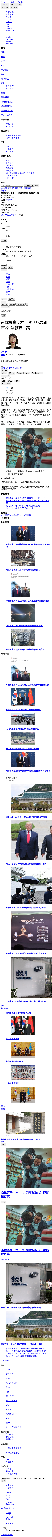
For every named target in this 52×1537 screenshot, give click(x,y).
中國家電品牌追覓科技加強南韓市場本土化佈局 (26, 1354)
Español (9, 1500)
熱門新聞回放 (7, 102)
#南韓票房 (5, 188)
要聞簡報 (10, 1439)
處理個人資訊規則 (8, 1508)
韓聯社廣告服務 (12, 138)
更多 (3, 1006)
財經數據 (10, 126)
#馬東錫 (27, 188)
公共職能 (10, 165)
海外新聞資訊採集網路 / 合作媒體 (20, 173)
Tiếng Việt (10, 1504)
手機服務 (10, 149)
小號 (11, 388)
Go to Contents (7, 2)
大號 (11, 393)
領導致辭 (10, 168)
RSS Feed (10, 43)
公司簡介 (10, 163)
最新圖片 (10, 86)
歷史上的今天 (7, 115)
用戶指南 (10, 178)
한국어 (9, 1490)
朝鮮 (3, 74)
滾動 (3, 52)
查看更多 (9, 200)
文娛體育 (5, 70)
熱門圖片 (5, 1008)
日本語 (9, 1495)
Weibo (8, 35)
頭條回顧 (5, 97)
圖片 (3, 83)
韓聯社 (4, 190)
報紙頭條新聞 (7, 111)
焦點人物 (10, 124)
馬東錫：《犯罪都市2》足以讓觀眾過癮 (23, 506)
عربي (8, 1498)
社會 (3, 65)
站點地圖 (10, 152)
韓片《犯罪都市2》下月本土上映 (20, 508)
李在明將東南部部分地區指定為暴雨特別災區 (25, 1349)
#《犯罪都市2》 (17, 188)
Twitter (8, 41)
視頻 (3, 93)
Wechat (8, 37)
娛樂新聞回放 (7, 106)
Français (9, 1502)
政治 (3, 57)
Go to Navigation (19, 2)
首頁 (8, 160)
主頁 (3, 1361)
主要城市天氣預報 (13, 135)
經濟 (3, 61)
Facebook (9, 39)
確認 (3, 316)
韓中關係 (5, 79)
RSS (7, 147)
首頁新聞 (5, 1259)
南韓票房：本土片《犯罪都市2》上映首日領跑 (25, 498)
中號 (11, 391)
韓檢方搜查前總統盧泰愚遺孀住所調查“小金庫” (21, 1139)
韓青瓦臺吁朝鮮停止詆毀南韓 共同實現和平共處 (21, 1344)
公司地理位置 (11, 176)
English (9, 1493)
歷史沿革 (10, 171)
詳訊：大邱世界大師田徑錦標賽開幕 (21, 1356)
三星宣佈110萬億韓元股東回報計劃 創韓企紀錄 (21, 1307)
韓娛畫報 (10, 88)
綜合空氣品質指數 (8, 215)
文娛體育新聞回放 (13, 1427)
